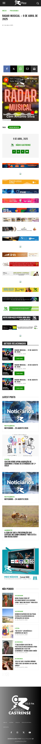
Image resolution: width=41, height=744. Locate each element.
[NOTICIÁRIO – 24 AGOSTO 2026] (20, 483)
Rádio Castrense (23, 144)
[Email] (27, 69)
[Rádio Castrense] (20, 2)
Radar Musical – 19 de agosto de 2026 (26, 380)
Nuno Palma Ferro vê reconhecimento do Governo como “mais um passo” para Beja (26, 600)
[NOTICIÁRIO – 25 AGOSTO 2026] (20, 412)
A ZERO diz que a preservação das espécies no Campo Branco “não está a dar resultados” (20, 534)
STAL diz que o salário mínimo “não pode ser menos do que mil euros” (26, 663)
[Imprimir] (34, 69)
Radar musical (14, 127)
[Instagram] (18, 151)
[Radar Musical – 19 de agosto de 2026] (7, 382)
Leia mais (19, 358)
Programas (14, 10)
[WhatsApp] (20, 69)
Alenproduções (20, 741)
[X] (13, 69)
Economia (19, 642)
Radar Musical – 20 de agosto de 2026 (26, 366)
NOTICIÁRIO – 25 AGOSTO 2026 (16, 428)
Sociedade (19, 595)
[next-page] (7, 674)
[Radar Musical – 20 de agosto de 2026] (7, 367)
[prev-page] (3, 674)
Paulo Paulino (26, 739)
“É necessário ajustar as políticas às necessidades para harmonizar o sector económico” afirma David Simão (26, 647)
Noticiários (9, 425)
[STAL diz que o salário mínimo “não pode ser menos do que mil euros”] (7, 663)
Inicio (4, 10)
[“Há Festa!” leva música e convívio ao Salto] (7, 631)
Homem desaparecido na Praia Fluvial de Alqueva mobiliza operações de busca (25, 616)
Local (7, 459)
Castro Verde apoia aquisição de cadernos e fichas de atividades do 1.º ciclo (20, 463)
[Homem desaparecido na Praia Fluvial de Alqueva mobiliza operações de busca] (7, 616)
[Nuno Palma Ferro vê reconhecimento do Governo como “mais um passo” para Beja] (7, 600)
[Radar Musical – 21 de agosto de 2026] (7, 352)
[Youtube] (27, 151)
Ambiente (8, 530)
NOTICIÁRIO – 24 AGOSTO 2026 (16, 499)
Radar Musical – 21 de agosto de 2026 (26, 351)
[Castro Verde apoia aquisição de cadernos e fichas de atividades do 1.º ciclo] (20, 445)
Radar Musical (6, 358)
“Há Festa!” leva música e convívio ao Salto (23, 632)
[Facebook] (6, 69)
